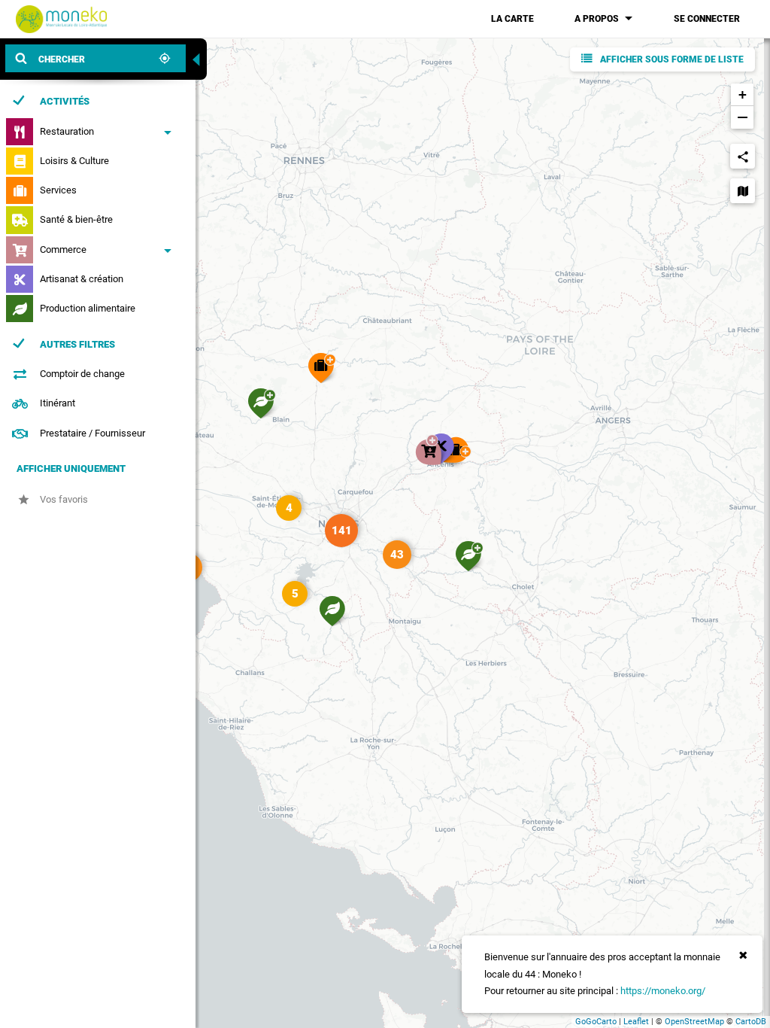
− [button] (742, 117)
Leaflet (636, 1021)
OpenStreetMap (694, 1021)
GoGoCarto (596, 1021)
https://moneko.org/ (662, 990)
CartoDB (750, 1021)
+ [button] (742, 94)
